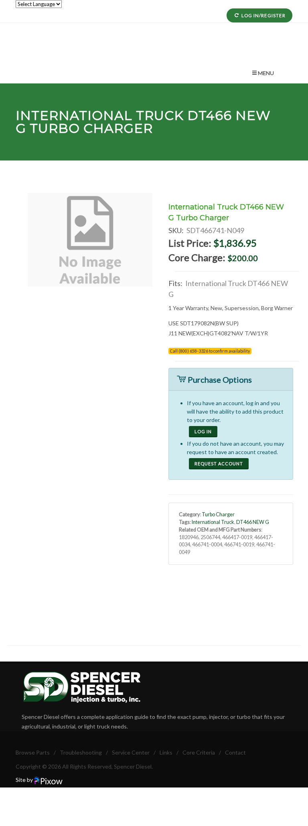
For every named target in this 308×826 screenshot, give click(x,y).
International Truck (100, 115)
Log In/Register (263, 15)
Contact (235, 752)
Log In (203, 431)
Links (166, 752)
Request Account (219, 463)
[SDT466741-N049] (90, 240)
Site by (25, 779)
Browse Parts (33, 752)
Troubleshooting (81, 752)
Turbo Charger (218, 514)
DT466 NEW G (252, 522)
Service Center (131, 752)
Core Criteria (198, 752)
